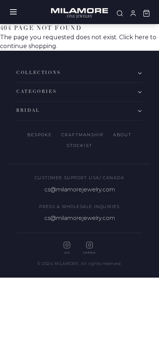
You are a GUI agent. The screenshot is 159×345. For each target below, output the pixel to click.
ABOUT (122, 134)
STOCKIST (79, 145)
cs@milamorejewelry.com (79, 189)
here (142, 37)
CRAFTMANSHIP (82, 134)
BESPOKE (39, 134)
